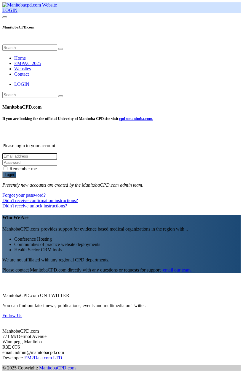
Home (20, 58)
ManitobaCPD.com (57, 367)
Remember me (23, 168)
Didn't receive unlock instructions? (34, 205)
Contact (21, 74)
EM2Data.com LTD (43, 357)
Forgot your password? (24, 195)
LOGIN (9, 10)
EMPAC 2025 (27, 63)
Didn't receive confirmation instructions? (40, 200)
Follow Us (12, 315)
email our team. (177, 269)
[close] (5, 41)
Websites (22, 68)
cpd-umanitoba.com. (136, 118)
